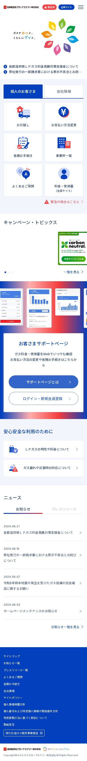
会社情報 (9, 691)
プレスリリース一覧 (16, 670)
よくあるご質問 (13, 677)
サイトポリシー (13, 697)
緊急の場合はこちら (65, 202)
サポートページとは (42, 382)
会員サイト (66, 7)
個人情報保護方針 (14, 704)
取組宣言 (9, 724)
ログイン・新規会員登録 (42, 398)
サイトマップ (12, 656)
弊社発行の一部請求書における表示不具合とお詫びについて (46, 72)
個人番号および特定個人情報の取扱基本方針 (31, 711)
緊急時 (51, 7)
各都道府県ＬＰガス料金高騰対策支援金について (44, 66)
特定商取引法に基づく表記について (25, 717)
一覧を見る (71, 271)
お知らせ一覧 (12, 663)
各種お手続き (12, 684)
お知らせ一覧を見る (65, 626)
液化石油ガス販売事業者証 (22, 733)
